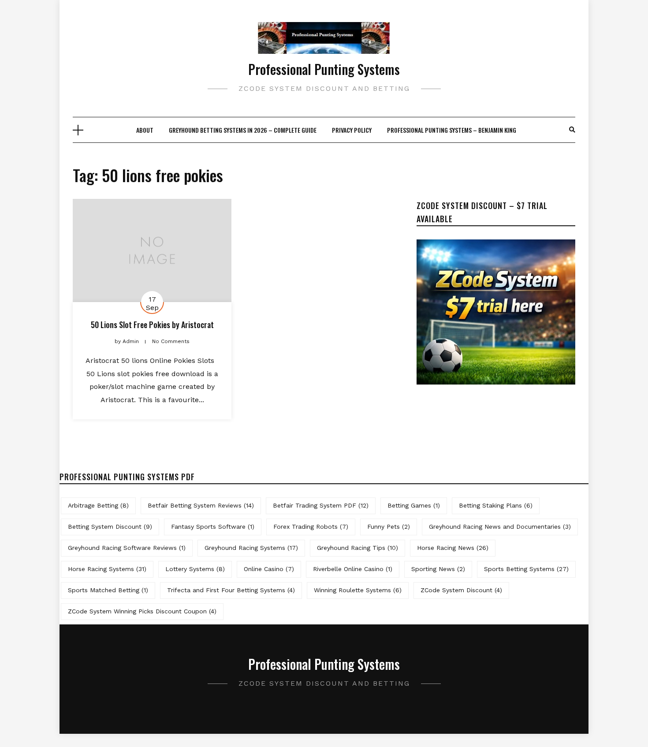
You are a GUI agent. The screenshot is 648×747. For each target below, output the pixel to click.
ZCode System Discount (461, 590)
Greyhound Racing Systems (251, 547)
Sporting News (438, 568)
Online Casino (269, 568)
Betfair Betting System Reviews (201, 505)
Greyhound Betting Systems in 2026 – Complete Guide (243, 129)
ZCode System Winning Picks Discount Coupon (142, 611)
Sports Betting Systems (526, 568)
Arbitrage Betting (98, 505)
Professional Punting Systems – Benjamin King (451, 129)
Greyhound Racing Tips (357, 547)
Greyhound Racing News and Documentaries (500, 526)
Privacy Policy (352, 129)
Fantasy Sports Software (212, 526)
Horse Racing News (452, 547)
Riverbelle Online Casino (352, 568)
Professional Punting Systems (324, 69)
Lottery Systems (195, 568)
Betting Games (413, 505)
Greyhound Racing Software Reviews (127, 547)
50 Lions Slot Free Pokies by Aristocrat (152, 324)
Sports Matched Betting (108, 590)
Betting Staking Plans (496, 505)
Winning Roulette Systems (358, 590)
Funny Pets (388, 526)
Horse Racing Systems (107, 568)
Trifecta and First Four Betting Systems (231, 590)
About (144, 129)
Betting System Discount (110, 526)
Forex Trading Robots (310, 526)
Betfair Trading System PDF (321, 505)
